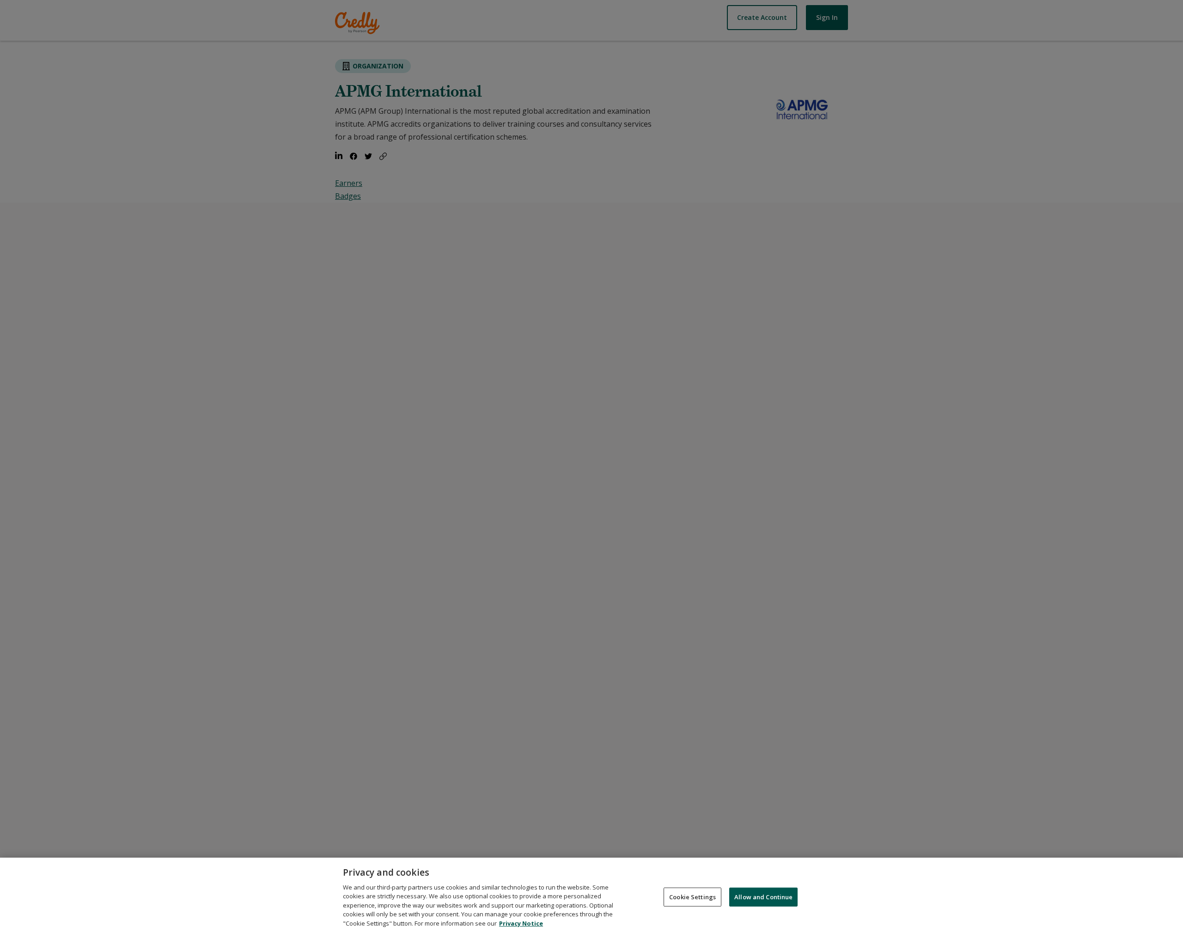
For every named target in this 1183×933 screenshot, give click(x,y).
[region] (591, 895)
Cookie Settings (692, 896)
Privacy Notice (521, 923)
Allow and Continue (763, 896)
